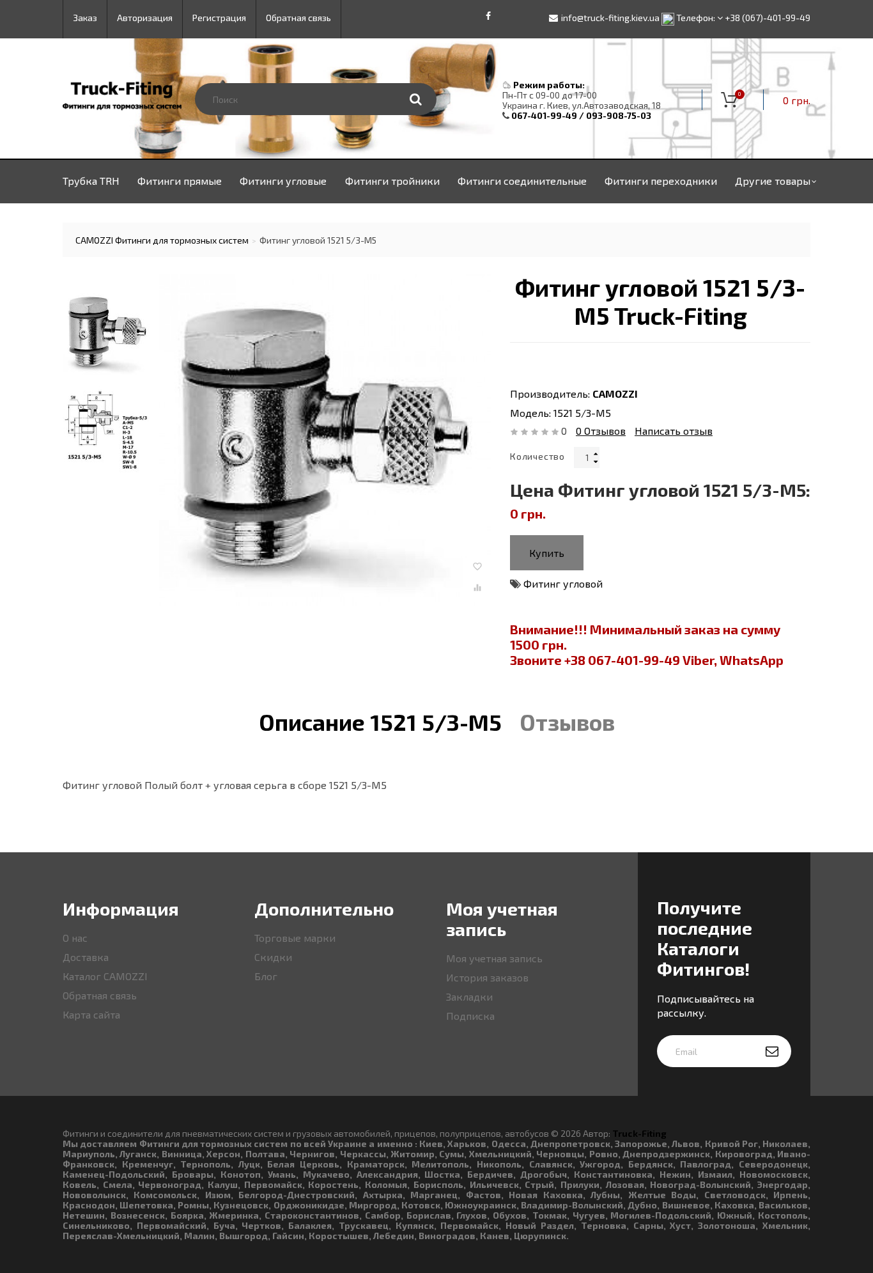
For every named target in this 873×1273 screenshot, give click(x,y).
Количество (537, 456)
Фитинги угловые (283, 181)
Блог (265, 976)
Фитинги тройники (392, 181)
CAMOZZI (615, 393)
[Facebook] (488, 16)
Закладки (469, 996)
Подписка (470, 1016)
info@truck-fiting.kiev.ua (610, 17)
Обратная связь (100, 995)
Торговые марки (295, 938)
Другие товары (772, 181)
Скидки (273, 957)
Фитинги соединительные (522, 181)
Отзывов (601, 431)
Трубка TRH (91, 181)
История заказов (487, 977)
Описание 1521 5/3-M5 (380, 721)
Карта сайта (91, 1014)
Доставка (86, 957)
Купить (546, 553)
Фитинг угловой (563, 583)
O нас (75, 938)
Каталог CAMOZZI (105, 976)
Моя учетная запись (494, 958)
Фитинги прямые (179, 181)
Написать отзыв (674, 431)
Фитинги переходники (661, 181)
